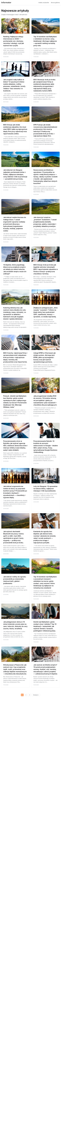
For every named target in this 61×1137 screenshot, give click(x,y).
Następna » (36, 695)
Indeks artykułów (44, 2)
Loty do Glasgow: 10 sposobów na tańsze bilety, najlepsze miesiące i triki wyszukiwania (45, 488)
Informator (6, 2)
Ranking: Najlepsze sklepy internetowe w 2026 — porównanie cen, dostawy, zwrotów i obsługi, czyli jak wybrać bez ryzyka (13, 41)
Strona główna (55, 2)
